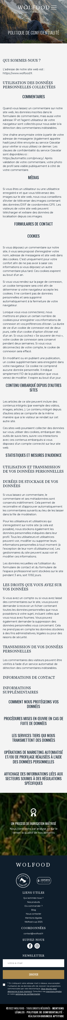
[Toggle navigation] (56, 8)
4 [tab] (41, 861)
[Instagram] (37, 946)
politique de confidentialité (27, 994)
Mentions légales (33, 918)
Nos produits (33, 902)
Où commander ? (34, 906)
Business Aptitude (52, 1016)
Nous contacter (33, 913)
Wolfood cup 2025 (33, 921)
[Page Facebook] (30, 946)
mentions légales (54, 991)
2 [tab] (30, 861)
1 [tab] (25, 861)
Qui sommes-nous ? (33, 898)
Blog (33, 910)
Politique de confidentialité (44, 1012)
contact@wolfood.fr (33, 933)
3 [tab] (36, 861)
